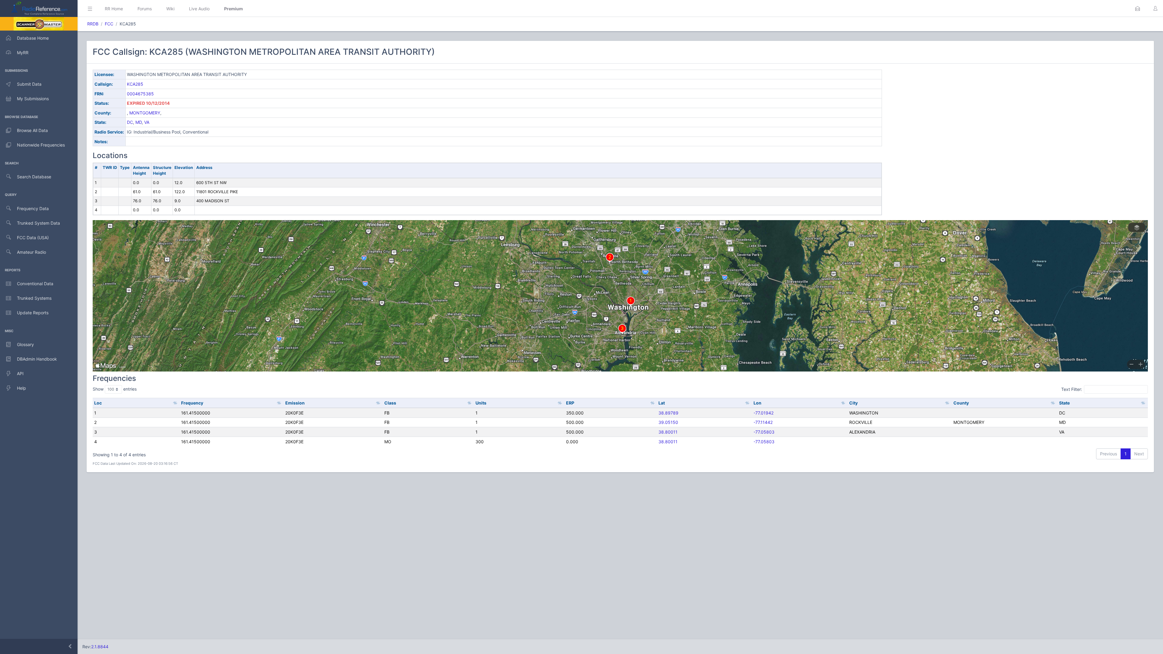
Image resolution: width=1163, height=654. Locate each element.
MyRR (22, 52)
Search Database (34, 176)
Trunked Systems (34, 298)
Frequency (192, 402)
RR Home (114, 8)
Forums (145, 8)
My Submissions (33, 98)
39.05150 (668, 422)
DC (130, 122)
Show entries (115, 388)
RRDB (92, 23)
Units (480, 402)
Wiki (170, 8)
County (961, 402)
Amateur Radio (31, 252)
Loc (98, 402)
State (1064, 402)
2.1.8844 (99, 646)
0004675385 (140, 93)
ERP (570, 402)
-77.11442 (763, 422)
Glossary (25, 344)
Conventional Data (35, 283)
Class (390, 402)
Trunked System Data (38, 223)
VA (146, 122)
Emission (295, 402)
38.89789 (668, 412)
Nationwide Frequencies (41, 144)
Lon (757, 402)
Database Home (33, 38)
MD (138, 122)
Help (21, 388)
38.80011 (668, 431)
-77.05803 (764, 431)
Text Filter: (1071, 389)
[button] (1137, 8)
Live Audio (199, 8)
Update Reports (32, 312)
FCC (109, 23)
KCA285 (135, 84)
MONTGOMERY (144, 112)
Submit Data (29, 84)
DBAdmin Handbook (37, 359)
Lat (661, 402)
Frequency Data (33, 208)
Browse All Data (32, 130)
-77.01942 (764, 412)
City (853, 402)
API (20, 373)
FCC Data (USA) (33, 237)
